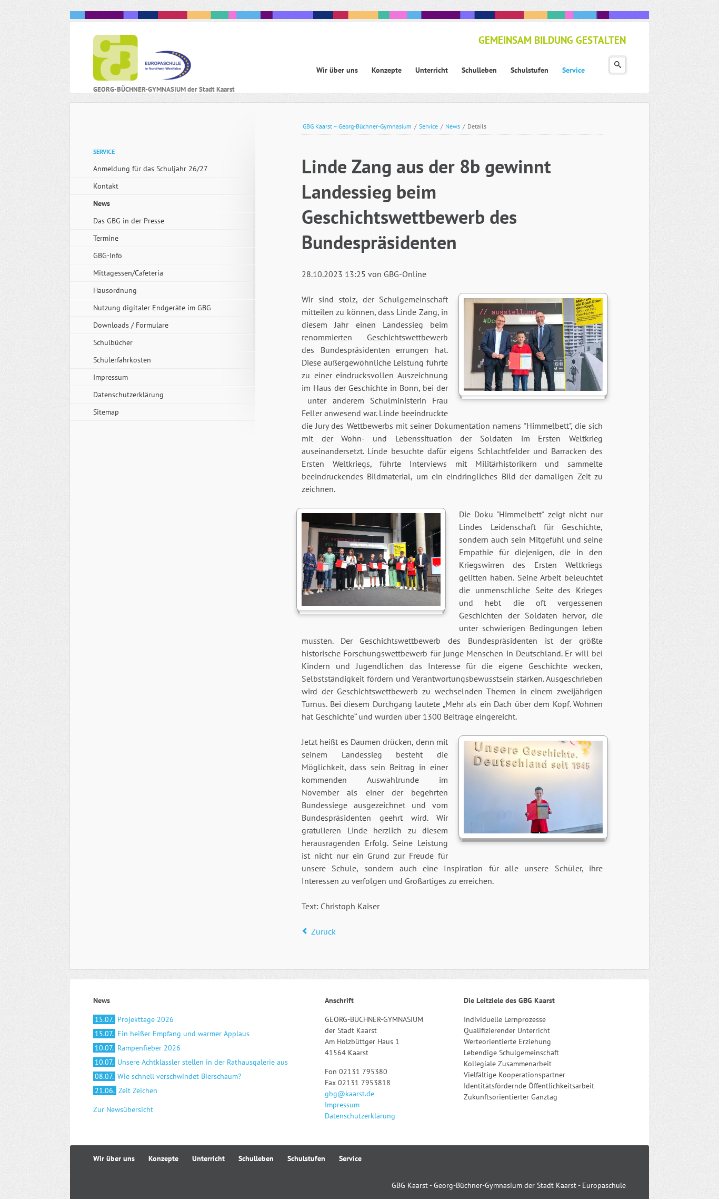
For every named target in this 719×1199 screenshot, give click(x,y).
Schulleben (256, 1158)
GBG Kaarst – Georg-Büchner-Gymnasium (357, 126)
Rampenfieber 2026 (138, 1048)
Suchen (617, 65)
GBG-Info (107, 255)
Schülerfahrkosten (122, 360)
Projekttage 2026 (134, 1019)
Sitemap (106, 412)
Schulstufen (306, 1158)
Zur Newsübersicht (123, 1109)
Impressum (110, 377)
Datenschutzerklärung (128, 394)
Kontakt (105, 186)
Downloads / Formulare (130, 325)
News (452, 126)
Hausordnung (115, 290)
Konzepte (163, 1158)
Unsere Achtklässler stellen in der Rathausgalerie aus (191, 1062)
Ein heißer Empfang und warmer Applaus (172, 1033)
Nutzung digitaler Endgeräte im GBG (152, 307)
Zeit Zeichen (126, 1090)
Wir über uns (114, 1158)
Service (428, 126)
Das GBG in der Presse (128, 220)
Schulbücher (113, 342)
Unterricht (208, 1158)
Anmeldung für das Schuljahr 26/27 (150, 168)
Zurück (323, 931)
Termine (105, 238)
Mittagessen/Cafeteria (128, 273)
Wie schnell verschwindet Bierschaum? (168, 1076)
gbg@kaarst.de (349, 1093)
